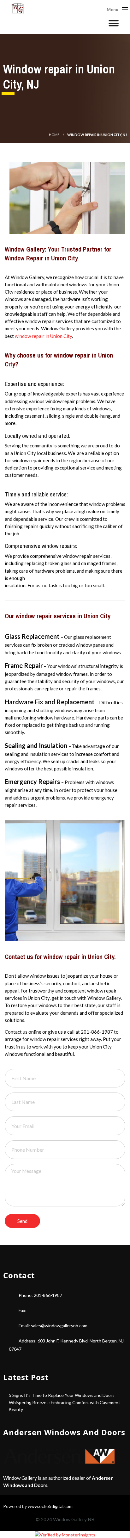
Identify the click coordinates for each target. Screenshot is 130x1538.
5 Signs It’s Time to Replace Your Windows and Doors (62, 1395)
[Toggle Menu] (116, 25)
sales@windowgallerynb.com (59, 1325)
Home (54, 135)
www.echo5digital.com (50, 1506)
